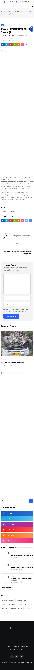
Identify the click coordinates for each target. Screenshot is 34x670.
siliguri (10, 612)
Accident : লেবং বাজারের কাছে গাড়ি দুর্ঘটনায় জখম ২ (13, 362)
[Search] (32, 6)
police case (28, 608)
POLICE (20, 608)
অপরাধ (12, 565)
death (3, 604)
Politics (4, 612)
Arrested (19, 600)
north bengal (12, 608)
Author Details (14, 650)
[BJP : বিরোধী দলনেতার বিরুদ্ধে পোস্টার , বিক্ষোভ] (5, 555)
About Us (16, 646)
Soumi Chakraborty (8, 35)
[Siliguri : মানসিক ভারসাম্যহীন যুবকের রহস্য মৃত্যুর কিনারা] (5, 579)
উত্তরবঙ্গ (2, 359)
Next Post (26, 249)
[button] (28, 326)
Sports (25, 612)
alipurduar (11, 600)
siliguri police (17, 612)
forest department (13, 604)
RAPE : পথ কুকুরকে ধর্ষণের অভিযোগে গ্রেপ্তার (22, 567)
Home (9, 646)
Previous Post (9, 233)
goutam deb (23, 604)
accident (4, 211)
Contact (23, 650)
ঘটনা (6, 359)
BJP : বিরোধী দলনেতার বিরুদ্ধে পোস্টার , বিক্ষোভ (22, 555)
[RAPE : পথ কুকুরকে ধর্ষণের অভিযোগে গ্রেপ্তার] (5, 567)
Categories (24, 646)
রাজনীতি (17, 553)
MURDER (4, 608)
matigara (12, 211)
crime (25, 600)
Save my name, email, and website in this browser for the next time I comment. (17, 310)
